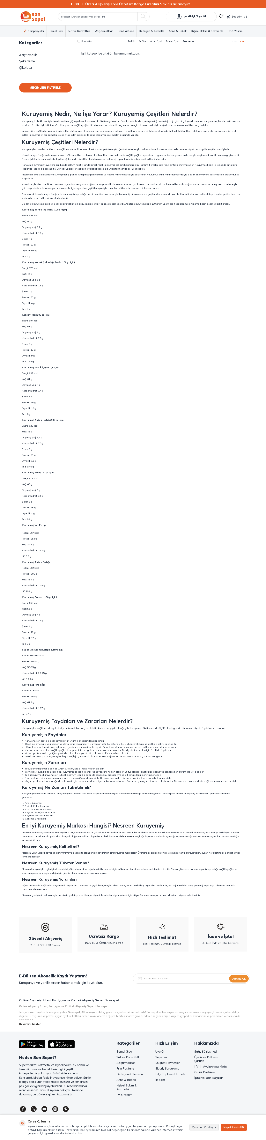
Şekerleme (27, 61)
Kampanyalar (36, 31)
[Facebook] (23, 1109)
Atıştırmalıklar (104, 31)
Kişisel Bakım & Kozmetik (207, 31)
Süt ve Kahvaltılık (79, 31)
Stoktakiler (86, 41)
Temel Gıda (56, 31)
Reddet (106, 1130)
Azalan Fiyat (172, 41)
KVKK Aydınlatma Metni (210, 1066)
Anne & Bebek (178, 31)
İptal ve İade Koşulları (208, 1078)
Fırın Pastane (126, 31)
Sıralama (188, 41)
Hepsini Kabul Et (234, 1127)
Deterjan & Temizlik (151, 31)
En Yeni (142, 41)
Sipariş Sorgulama (167, 1068)
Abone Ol (239, 978)
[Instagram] (55, 1109)
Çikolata (25, 67)
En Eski (131, 41)
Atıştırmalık (28, 55)
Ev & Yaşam (235, 31)
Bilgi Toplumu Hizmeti (170, 1074)
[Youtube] (44, 1109)
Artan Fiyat (156, 41)
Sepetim (161, 1057)
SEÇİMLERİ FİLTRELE (45, 87)
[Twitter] (34, 1109)
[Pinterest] (66, 1109)
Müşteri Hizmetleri (167, 1063)
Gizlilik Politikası (204, 1072)
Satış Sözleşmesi (205, 1051)
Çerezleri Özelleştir (204, 1127)
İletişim (160, 1080)
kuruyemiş (37, 832)
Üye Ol (159, 1051)
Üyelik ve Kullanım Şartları (206, 1059)
